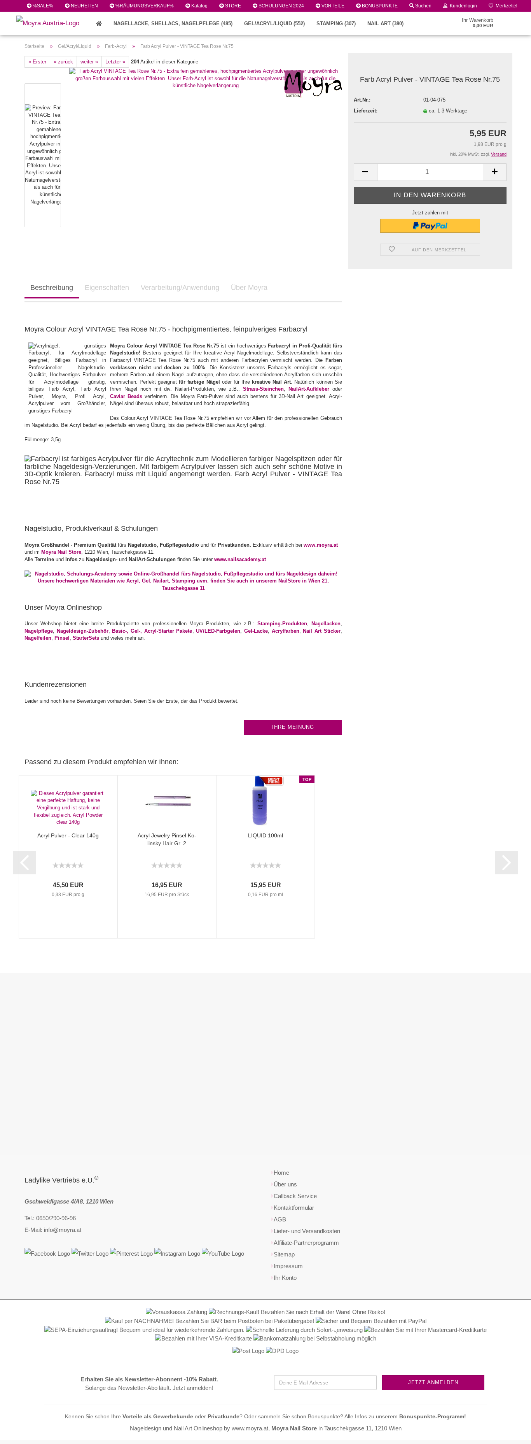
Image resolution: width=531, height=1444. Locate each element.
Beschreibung (51, 287)
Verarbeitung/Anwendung (180, 287)
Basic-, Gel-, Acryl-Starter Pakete (152, 631)
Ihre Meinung (293, 727)
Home (281, 1172)
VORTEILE (332, 6)
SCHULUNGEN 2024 (280, 6)
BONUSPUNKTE (379, 6)
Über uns (285, 1184)
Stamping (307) (336, 23)
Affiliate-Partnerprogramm (306, 1242)
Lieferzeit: (365, 111)
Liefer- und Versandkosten (307, 1231)
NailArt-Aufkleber (308, 389)
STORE (232, 6)
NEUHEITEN (84, 6)
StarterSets (86, 638)
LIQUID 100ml (265, 835)
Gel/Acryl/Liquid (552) (274, 23)
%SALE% (42, 6)
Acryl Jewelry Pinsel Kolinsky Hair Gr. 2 (167, 839)
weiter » (89, 62)
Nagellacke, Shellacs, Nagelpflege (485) (173, 23)
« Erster (37, 62)
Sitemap (284, 1254)
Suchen (422, 6)
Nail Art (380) (385, 23)
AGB (280, 1219)
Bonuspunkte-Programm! (432, 1416)
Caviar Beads (126, 396)
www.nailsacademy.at (240, 559)
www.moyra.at (321, 545)
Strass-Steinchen (263, 389)
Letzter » (115, 62)
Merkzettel (505, 6)
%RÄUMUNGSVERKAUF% (144, 6)
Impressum (288, 1266)
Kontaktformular (294, 1207)
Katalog (199, 6)
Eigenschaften (107, 287)
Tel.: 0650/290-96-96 (50, 1218)
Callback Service (295, 1196)
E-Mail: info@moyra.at (52, 1229)
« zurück (63, 62)
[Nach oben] (509, 1432)
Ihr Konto (285, 1277)
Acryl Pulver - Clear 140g (68, 835)
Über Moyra (249, 287)
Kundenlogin (462, 6)
